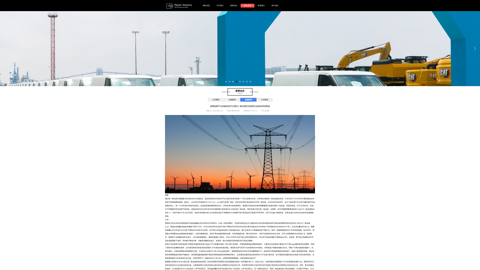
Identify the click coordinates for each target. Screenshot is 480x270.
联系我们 (261, 5)
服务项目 (247, 5)
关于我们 (220, 5)
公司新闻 (215, 100)
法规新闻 (232, 100)
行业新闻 (264, 100)
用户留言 (275, 5)
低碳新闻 (248, 100)
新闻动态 (233, 5)
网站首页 (206, 5)
